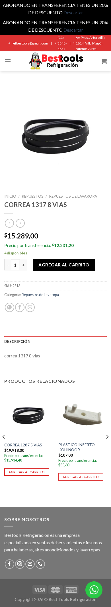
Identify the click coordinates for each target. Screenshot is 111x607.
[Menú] (7, 61)
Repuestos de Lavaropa (73, 196)
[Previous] (4, 448)
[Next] (107, 448)
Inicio (10, 196)
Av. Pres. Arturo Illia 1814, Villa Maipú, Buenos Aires (90, 42)
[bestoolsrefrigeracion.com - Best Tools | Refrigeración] (55, 61)
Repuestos (33, 196)
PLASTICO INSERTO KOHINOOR (76, 447)
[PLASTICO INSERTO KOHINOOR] (82, 414)
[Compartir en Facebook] (19, 307)
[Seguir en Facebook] (9, 564)
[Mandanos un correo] (30, 564)
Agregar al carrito (64, 264)
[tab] (55, 341)
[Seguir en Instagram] (19, 564)
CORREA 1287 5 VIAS (23, 445)
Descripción (17, 341)
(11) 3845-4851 (62, 42)
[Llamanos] (40, 564)
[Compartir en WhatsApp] (9, 307)
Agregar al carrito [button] (27, 472)
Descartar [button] (73, 12)
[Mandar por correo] (30, 307)
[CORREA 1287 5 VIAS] (28, 414)
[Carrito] (104, 61)
